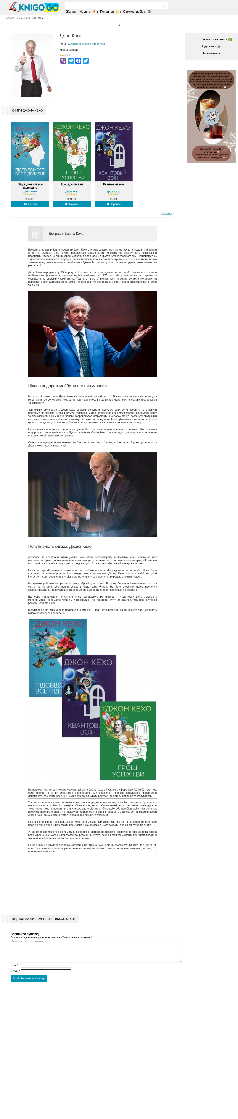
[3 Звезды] (65, 55)
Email (15, 971)
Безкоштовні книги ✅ (217, 39)
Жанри (71, 11)
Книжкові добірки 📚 (137, 11)
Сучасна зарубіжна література (86, 43)
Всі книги (166, 213)
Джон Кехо (30, 191)
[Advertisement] (90, 881)
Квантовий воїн (113, 184)
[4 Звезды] (67, 55)
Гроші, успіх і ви (72, 184)
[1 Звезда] (61, 55)
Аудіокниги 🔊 (211, 46)
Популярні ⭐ (109, 11)
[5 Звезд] (70, 55)
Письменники (211, 53)
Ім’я (14, 965)
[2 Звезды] (63, 55)
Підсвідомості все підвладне (30, 186)
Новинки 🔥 (88, 11)
